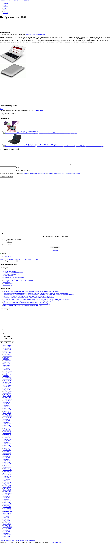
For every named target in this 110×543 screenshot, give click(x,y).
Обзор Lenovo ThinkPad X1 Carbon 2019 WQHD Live (41, 144)
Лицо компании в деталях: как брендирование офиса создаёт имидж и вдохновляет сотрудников (31, 291)
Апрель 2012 (7, 467)
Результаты (55, 250)
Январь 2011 (7, 487)
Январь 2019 (7, 411)
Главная (2, 540)
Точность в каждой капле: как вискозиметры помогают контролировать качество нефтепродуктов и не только (35, 293)
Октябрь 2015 (7, 453)
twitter (41, 110)
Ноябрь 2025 (7, 351)
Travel (5, 8)
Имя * (18, 167)
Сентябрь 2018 (7, 416)
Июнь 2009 (6, 516)
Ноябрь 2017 (7, 431)
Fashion (5, 3)
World (5, 10)
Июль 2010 (6, 496)
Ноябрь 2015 (7, 451)
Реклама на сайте (30, 540)
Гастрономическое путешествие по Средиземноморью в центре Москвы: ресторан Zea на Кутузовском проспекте (36, 299)
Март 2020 (6, 389)
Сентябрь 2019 (7, 399)
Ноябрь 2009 (7, 508)
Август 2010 (7, 494)
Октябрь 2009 (7, 510)
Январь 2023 (7, 373)
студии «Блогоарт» (56, 542)
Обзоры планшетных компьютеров (13, 277)
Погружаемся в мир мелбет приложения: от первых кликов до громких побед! (26, 304)
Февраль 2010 (7, 504)
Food (4, 5)
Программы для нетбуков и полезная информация (18, 280)
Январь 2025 (7, 357)
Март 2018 (6, 425)
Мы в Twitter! (34, 259)
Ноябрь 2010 (7, 490)
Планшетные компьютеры (13, 239)
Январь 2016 (7, 448)
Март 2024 (6, 362)
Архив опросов (7, 256)
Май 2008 (6, 533)
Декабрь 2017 (7, 430)
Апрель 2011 (7, 482)
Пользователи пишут (9, 279)
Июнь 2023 (6, 368)
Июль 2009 (6, 514)
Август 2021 (7, 374)
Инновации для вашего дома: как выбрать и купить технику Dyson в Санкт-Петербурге (29, 297)
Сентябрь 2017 (7, 434)
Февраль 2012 (7, 470)
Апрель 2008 (7, 534)
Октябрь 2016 (7, 439)
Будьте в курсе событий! (15, 259)
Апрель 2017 (7, 437)
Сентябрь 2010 (7, 493)
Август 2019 (7, 400)
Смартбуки (9, 242)
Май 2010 (6, 499)
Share (1, 109)
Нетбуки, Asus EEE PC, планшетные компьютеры (14, 0)
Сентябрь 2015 (7, 454)
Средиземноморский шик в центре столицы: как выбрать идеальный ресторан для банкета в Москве (33, 301)
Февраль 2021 (7, 379)
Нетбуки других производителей (35, 34)
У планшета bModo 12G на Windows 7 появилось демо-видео (59, 133)
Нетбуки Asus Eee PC (9, 271)
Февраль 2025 (7, 356)
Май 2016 (6, 442)
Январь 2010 (7, 505)
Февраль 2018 (7, 426)
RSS (35, 110)
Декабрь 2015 (7, 450)
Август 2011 (7, 477)
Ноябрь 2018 (7, 413)
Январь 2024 (7, 365)
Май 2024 (6, 359)
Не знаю (8, 244)
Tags (4, 11)
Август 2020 (7, 385)
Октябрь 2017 (7, 433)
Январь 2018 (7, 428)
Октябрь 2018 (7, 414)
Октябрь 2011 (7, 476)
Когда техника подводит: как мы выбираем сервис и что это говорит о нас (25, 302)
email (37, 110)
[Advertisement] (14, 91)
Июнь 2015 (6, 457)
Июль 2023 (6, 366)
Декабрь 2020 (7, 382)
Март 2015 (6, 462)
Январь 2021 (7, 380)
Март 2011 (6, 484)
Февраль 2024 (7, 363)
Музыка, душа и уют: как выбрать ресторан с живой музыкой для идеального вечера (28, 296)
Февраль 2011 (7, 485)
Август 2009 (7, 513)
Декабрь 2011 (7, 473)
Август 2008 (7, 528)
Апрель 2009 (7, 519)
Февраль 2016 (7, 447)
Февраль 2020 (7, 391)
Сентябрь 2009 (7, 511)
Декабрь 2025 (7, 349)
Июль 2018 (6, 419)
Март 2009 (6, 521)
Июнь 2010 (6, 497)
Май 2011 (6, 480)
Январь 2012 (7, 471)
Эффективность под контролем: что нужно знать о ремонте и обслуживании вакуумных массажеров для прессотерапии (38, 294)
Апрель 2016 (7, 443)
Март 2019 (6, 408)
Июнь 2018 (6, 420)
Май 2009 (6, 517)
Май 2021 (6, 376)
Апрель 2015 (7, 460)
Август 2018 (7, 417)
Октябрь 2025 (7, 352)
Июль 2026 (6, 346)
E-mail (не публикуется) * (23, 170)
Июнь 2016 (6, 440)
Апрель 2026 (7, 348)
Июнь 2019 (6, 403)
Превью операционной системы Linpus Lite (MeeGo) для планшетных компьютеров (78, 146)
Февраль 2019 (7, 410)
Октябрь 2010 (7, 491)
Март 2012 (6, 468)
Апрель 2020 (7, 388)
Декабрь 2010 (7, 488)
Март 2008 (6, 536)
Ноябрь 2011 (7, 474)
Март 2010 (6, 502)
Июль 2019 (6, 402)
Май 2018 (6, 422)
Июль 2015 (6, 456)
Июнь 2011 (6, 479)
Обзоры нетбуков (8, 275)
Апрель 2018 (7, 423)
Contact (5, 13)
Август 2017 (7, 436)
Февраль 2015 (7, 463)
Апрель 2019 (7, 406)
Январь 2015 (7, 465)
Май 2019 (6, 405)
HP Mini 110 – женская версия (29, 131)
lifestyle (5, 6)
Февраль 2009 (7, 522)
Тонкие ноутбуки (8, 283)
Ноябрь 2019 (7, 396)
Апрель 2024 (7, 360)
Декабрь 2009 (7, 507)
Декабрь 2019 (7, 394)
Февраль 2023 (7, 371)
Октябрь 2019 (7, 397)
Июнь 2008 (6, 531)
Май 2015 (6, 459)
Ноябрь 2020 (7, 383)
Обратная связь (10, 540)
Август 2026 (7, 345)
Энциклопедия (7, 285)
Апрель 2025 (7, 354)
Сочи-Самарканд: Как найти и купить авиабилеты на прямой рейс (23, 305)
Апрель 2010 (7, 500)
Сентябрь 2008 (7, 527)
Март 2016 (6, 445)
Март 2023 (6, 369)
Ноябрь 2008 (7, 524)
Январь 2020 (7, 393)
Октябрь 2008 (7, 525)
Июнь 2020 (6, 386)
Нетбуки (8, 241)
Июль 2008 (6, 530)
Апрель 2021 (7, 377)
